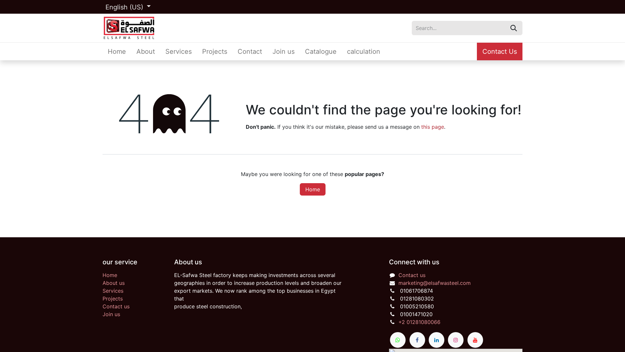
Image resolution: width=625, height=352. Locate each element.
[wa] (398, 340)
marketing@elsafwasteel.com (434, 283)
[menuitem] (117, 51)
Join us (111, 314)
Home (312, 189)
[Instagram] (456, 340)
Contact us (116, 306)
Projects (113, 298)
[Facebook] (417, 340)
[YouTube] (475, 340)
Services (113, 290)
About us (114, 283)
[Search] (513, 28)
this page (432, 127)
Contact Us (499, 51)
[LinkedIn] (436, 340)
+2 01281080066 (419, 322)
